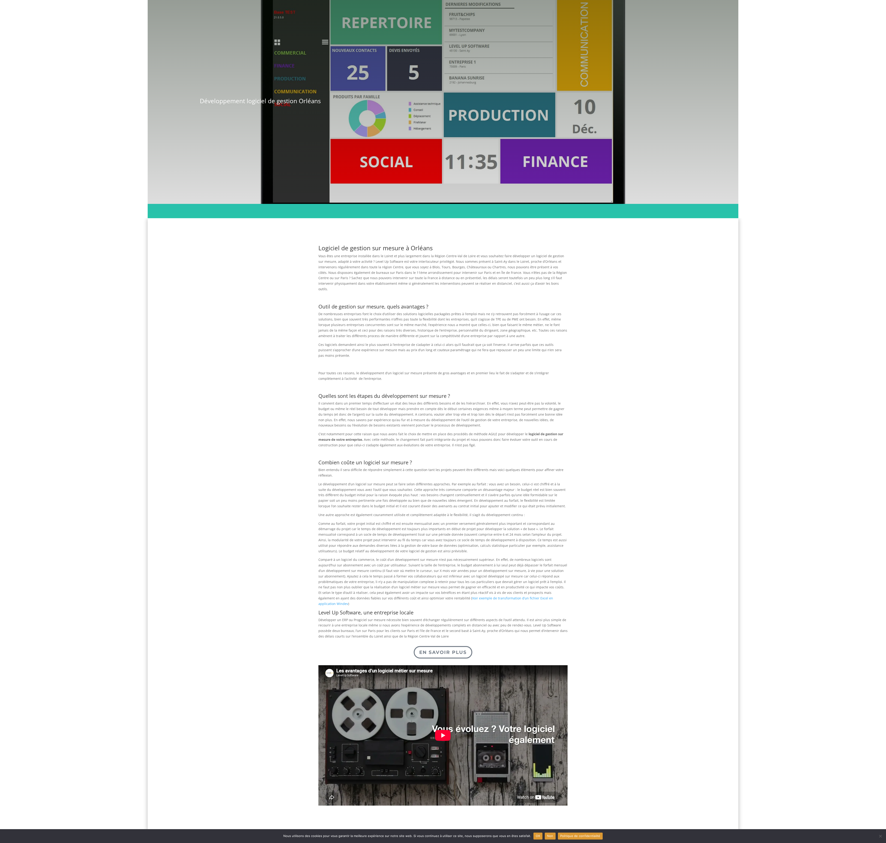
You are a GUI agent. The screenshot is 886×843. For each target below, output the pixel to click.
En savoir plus (443, 652)
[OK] (880, 836)
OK (538, 836)
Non (550, 836)
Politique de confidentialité (580, 836)
